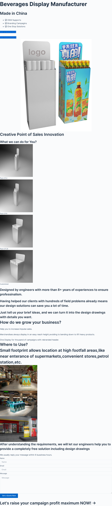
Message (3, 473)
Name (2, 458)
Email (2, 466)
